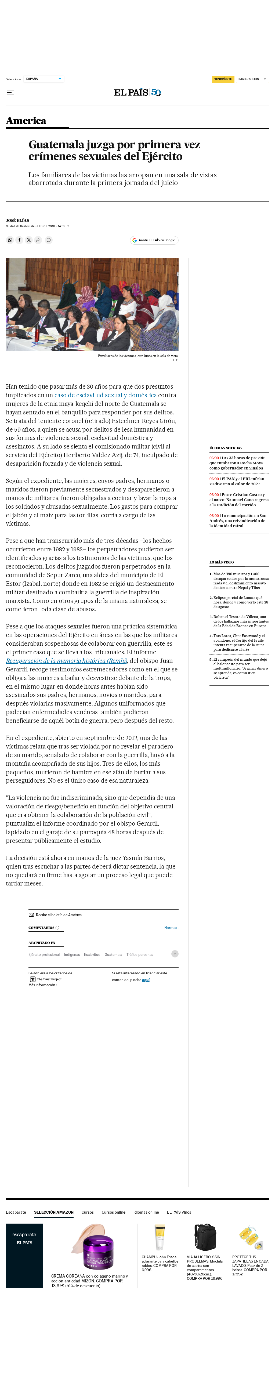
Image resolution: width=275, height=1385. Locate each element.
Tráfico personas (139, 954)
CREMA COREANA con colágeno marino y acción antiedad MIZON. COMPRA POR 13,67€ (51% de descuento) (89, 1281)
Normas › (171, 928)
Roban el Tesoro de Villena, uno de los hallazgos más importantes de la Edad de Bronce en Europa (241, 621)
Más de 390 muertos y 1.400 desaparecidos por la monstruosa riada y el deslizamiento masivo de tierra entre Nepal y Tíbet (241, 581)
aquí (146, 979)
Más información (41, 985)
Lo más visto (221, 562)
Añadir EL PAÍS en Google (157, 240)
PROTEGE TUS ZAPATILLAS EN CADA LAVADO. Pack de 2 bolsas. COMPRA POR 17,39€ (250, 1265)
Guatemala (113, 954)
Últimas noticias (225, 448)
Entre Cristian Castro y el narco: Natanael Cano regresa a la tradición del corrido (239, 499)
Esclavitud (92, 954)
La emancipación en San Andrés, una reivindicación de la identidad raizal (237, 520)
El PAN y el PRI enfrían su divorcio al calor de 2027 (236, 481)
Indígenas (72, 954)
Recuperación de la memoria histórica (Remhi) (66, 660)
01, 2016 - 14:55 (54, 226)
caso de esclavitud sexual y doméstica (106, 395)
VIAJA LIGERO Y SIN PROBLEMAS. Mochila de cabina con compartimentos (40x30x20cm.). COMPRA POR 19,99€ (205, 1268)
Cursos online (113, 1212)
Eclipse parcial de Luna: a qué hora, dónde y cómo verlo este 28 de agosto (241, 602)
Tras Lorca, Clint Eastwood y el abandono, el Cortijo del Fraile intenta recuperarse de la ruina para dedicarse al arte (239, 643)
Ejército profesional (44, 954)
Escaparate (16, 1212)
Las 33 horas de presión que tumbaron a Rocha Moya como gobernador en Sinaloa (237, 463)
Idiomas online (146, 1212)
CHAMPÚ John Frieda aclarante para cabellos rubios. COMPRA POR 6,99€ (160, 1263)
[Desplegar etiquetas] (175, 953)
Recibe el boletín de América (59, 915)
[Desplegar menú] (10, 92)
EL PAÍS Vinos (179, 1212)
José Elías (17, 220)
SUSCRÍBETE (223, 79)
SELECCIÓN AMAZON (54, 1212)
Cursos (88, 1212)
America (26, 121)
